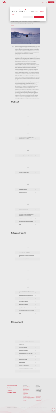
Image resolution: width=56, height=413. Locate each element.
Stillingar (13, 14)
